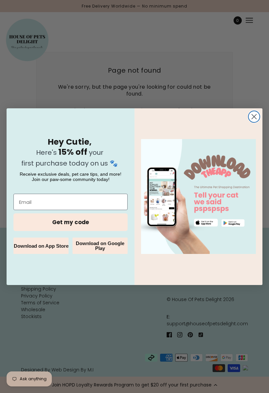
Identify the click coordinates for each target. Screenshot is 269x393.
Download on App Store (41, 246)
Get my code (70, 222)
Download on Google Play (100, 246)
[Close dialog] (254, 116)
